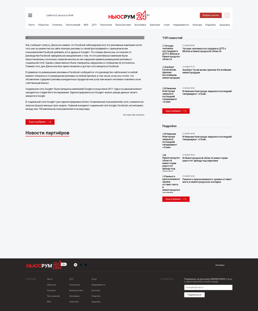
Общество (43, 24)
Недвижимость (181, 24)
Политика (57, 24)
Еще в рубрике (37, 121)
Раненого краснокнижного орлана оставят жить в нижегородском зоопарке (207, 180)
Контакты (220, 265)
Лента (31, 24)
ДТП (94, 24)
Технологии (106, 24)
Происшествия (123, 24)
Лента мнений (73, 24)
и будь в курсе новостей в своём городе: (208, 280)
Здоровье (224, 24)
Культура (197, 24)
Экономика (140, 24)
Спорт (167, 24)
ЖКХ (86, 24)
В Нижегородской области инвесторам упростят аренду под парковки (205, 159)
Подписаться (194, 294)
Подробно (210, 24)
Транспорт (154, 24)
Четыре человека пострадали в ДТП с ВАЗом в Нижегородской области (204, 50)
